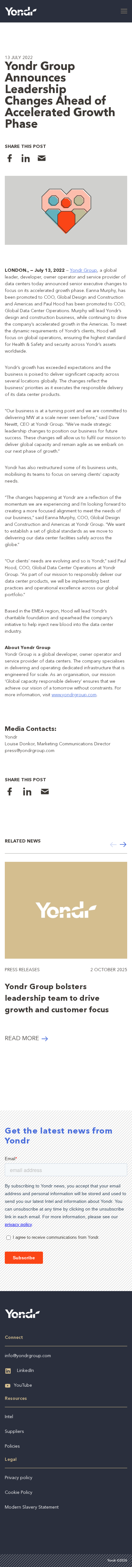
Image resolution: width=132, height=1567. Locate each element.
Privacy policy (18, 1478)
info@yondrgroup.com (28, 1356)
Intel (9, 1417)
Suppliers (14, 1431)
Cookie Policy (18, 1492)
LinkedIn (25, 1370)
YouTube (23, 1385)
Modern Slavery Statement (32, 1507)
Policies (12, 1446)
